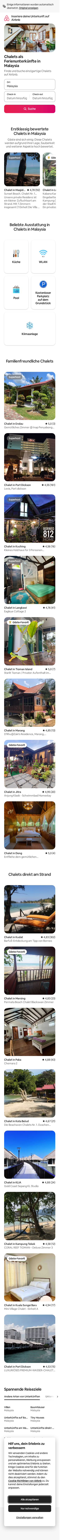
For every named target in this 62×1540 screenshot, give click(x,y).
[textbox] (17, 98)
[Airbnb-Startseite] (6, 18)
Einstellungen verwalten (29, 1517)
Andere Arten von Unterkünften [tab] (22, 1396)
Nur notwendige (30, 1508)
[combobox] (30, 86)
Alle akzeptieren (30, 1499)
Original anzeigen (28, 8)
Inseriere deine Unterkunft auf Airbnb (30, 18)
